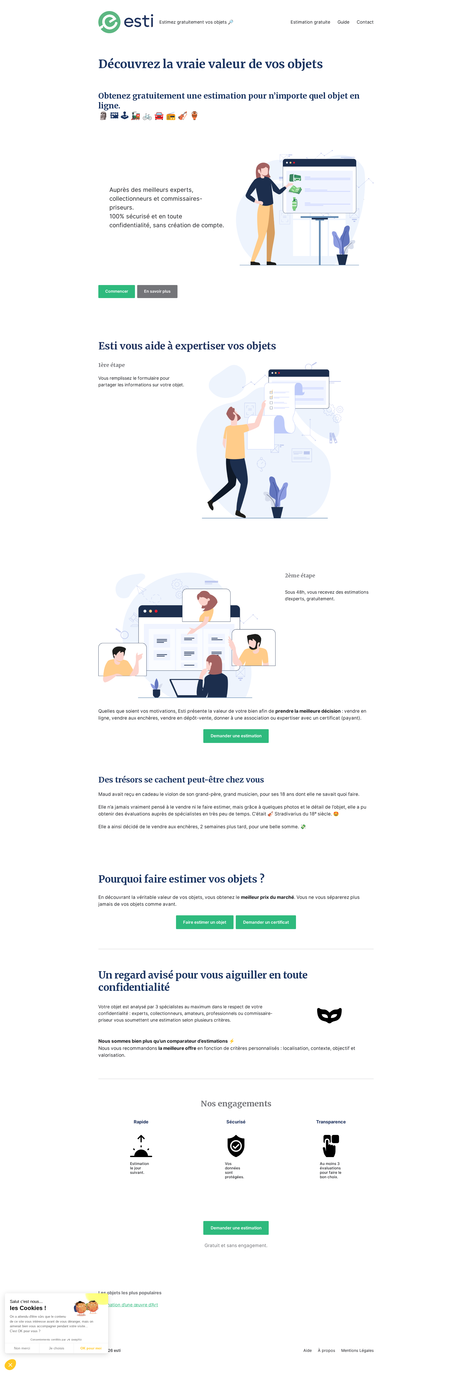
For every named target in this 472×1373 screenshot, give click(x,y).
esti (117, 1350)
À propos (326, 1350)
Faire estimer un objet (204, 922)
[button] (10, 1365)
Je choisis (56, 1348)
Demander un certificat (266, 922)
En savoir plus (157, 291)
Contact (365, 22)
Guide (343, 22)
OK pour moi (91, 1348)
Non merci (22, 1348)
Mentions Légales (357, 1350)
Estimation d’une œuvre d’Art (128, 1304)
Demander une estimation (236, 735)
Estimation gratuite (310, 22)
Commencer (116, 291)
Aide (307, 1350)
